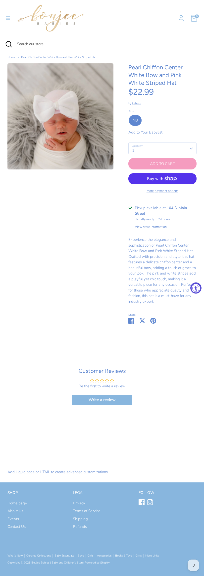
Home (11, 57)
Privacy (79, 503)
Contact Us (16, 526)
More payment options (162, 191)
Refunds (80, 526)
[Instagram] (150, 502)
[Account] (181, 15)
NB (135, 120)
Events (13, 518)
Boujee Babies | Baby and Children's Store (57, 563)
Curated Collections (38, 556)
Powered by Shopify (97, 563)
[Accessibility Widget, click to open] (196, 288)
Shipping (80, 518)
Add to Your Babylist (145, 132)
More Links (152, 556)
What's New (15, 556)
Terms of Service (86, 510)
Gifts (139, 556)
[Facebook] (142, 502)
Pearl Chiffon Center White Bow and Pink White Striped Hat (59, 57)
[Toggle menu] (8, 18)
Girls (90, 556)
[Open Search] (8, 44)
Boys (81, 556)
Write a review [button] (102, 400)
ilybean (136, 103)
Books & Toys (123, 556)
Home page (17, 503)
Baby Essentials (64, 556)
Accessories (104, 556)
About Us (15, 510)
